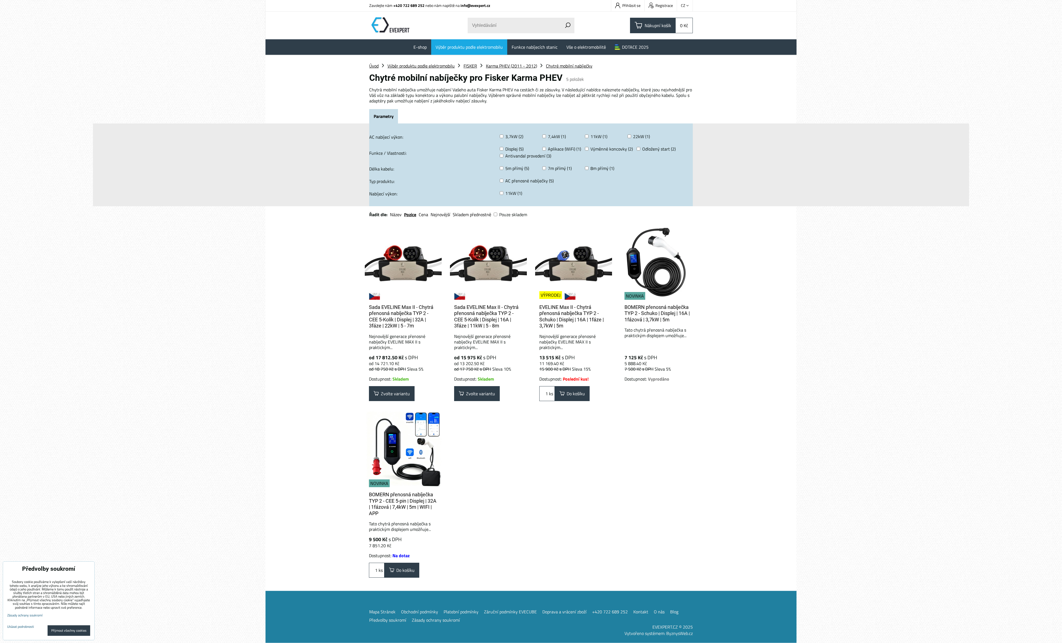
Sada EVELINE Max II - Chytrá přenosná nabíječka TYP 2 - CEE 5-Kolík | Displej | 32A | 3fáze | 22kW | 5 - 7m (401, 316)
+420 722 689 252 (409, 5)
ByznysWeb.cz (679, 633)
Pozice (410, 214)
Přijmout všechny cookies (69, 630)
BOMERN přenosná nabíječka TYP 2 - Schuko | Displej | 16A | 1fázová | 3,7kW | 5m (657, 313)
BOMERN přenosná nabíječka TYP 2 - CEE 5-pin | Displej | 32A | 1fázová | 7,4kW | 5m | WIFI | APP (402, 504)
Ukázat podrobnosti (20, 626)
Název (396, 214)
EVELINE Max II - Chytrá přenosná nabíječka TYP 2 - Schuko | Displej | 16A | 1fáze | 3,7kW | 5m (571, 316)
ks (550, 393)
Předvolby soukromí (387, 620)
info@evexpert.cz (475, 5)
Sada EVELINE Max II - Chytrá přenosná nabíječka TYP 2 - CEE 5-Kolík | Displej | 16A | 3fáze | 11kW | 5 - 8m (486, 316)
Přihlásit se (631, 5)
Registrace (664, 5)
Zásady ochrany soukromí (436, 620)
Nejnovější (440, 214)
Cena (423, 214)
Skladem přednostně (472, 214)
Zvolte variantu (394, 393)
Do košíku (574, 393)
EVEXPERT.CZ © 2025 (672, 627)
